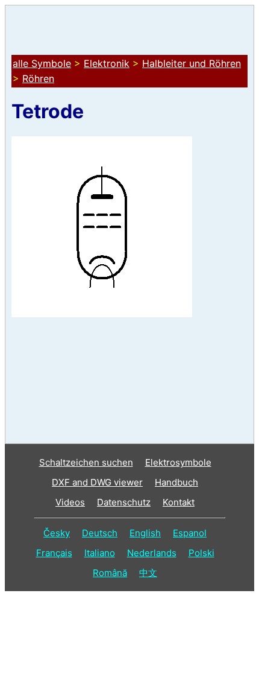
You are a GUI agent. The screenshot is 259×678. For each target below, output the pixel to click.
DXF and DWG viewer (97, 482)
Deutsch (99, 533)
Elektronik (107, 63)
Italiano (99, 553)
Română (110, 572)
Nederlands (151, 553)
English (145, 533)
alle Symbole (42, 63)
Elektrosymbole (178, 462)
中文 (148, 572)
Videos (70, 502)
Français (54, 553)
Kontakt (179, 502)
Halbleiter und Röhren (191, 63)
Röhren (38, 78)
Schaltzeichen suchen (86, 462)
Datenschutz (124, 502)
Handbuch (176, 482)
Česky (56, 533)
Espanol (190, 533)
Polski (201, 553)
